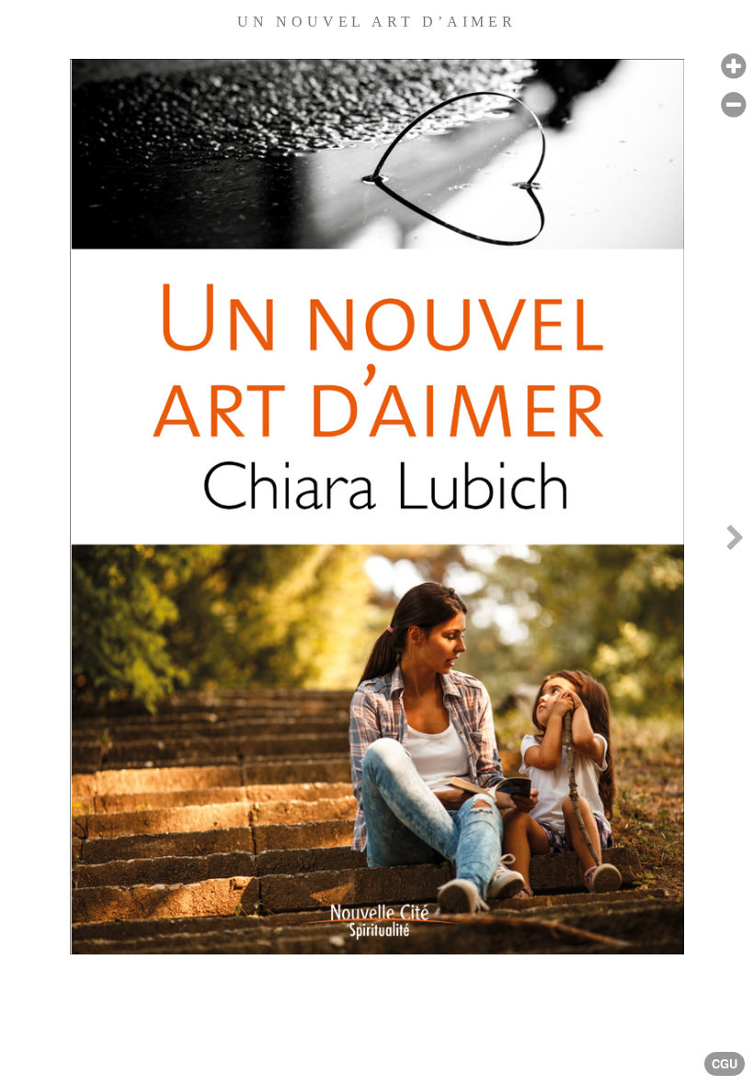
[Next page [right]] (734, 543)
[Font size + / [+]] (733, 67)
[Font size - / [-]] (733, 105)
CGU (724, 1064)
